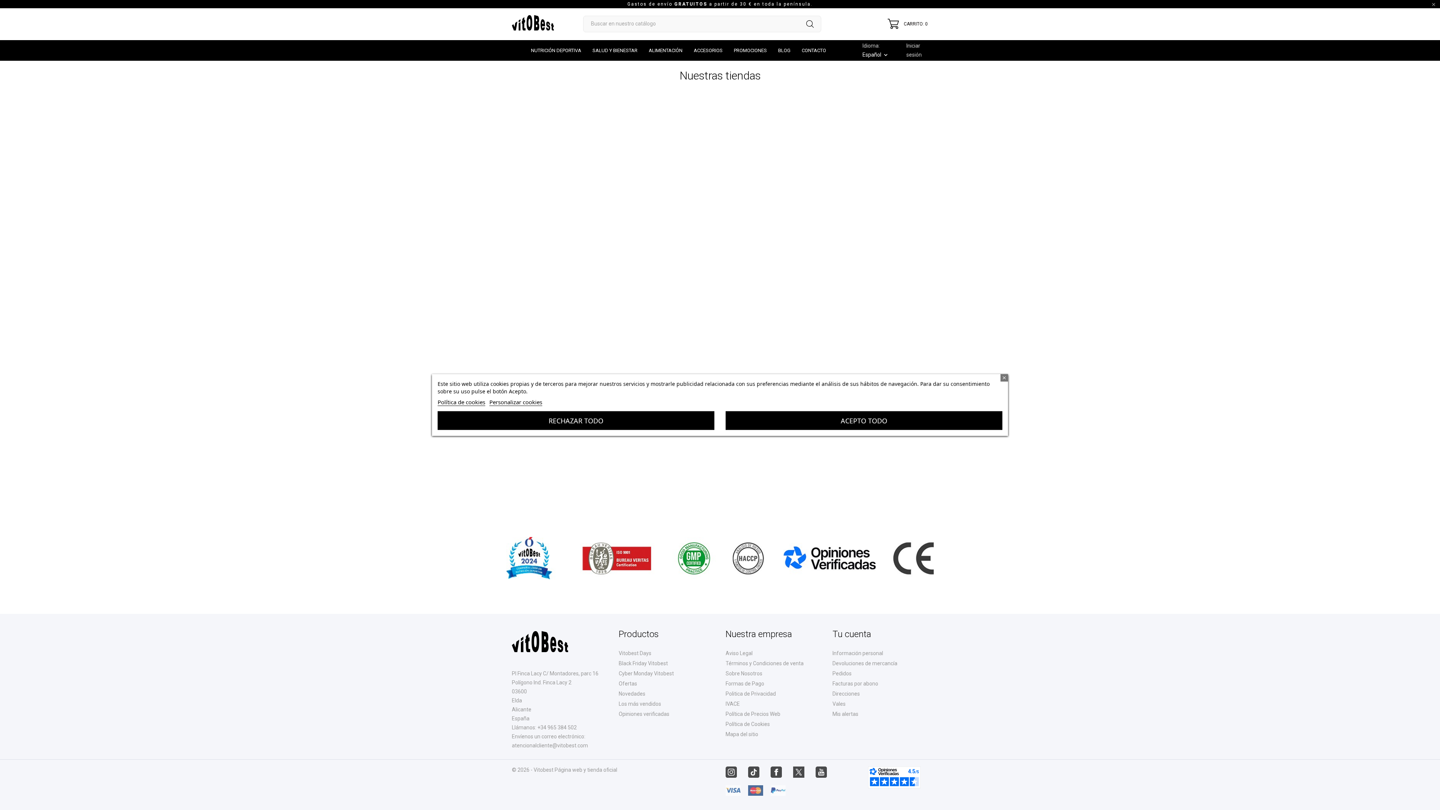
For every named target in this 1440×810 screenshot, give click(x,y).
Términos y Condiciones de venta (765, 663)
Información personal (857, 653)
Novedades (632, 694)
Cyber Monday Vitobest (646, 673)
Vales (839, 704)
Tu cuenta (851, 634)
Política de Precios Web (753, 714)
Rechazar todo (576, 420)
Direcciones (846, 694)
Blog (784, 50)
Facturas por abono (855, 684)
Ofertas (628, 684)
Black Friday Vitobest (643, 663)
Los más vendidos (640, 704)
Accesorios (708, 50)
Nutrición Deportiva (556, 50)
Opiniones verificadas (644, 714)
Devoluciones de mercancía (864, 663)
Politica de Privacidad (751, 694)
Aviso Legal (739, 653)
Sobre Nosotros (744, 673)
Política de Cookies (748, 724)
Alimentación (665, 50)
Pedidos (842, 673)
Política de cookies (461, 402)
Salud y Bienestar (615, 50)
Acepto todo (864, 420)
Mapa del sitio (742, 734)
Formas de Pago (745, 684)
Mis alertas (845, 714)
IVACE (733, 704)
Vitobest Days (635, 653)
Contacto (814, 50)
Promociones (750, 50)
